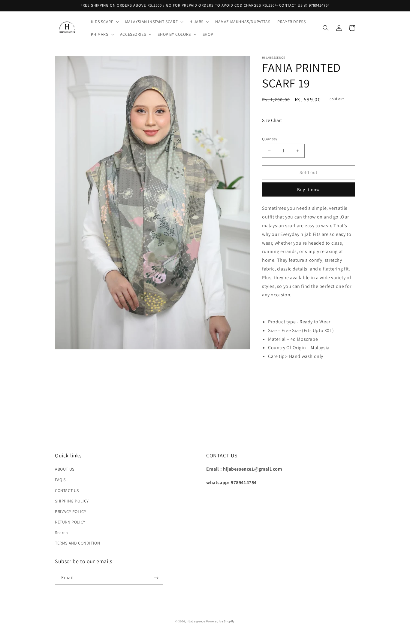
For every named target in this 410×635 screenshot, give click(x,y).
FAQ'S (60, 479)
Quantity (269, 139)
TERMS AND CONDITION (77, 543)
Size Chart (272, 120)
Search (61, 532)
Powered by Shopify (220, 621)
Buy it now (308, 189)
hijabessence (196, 621)
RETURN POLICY (70, 522)
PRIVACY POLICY (70, 511)
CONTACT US (67, 490)
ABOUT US (64, 469)
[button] (104, 21)
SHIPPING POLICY (72, 501)
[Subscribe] (156, 578)
